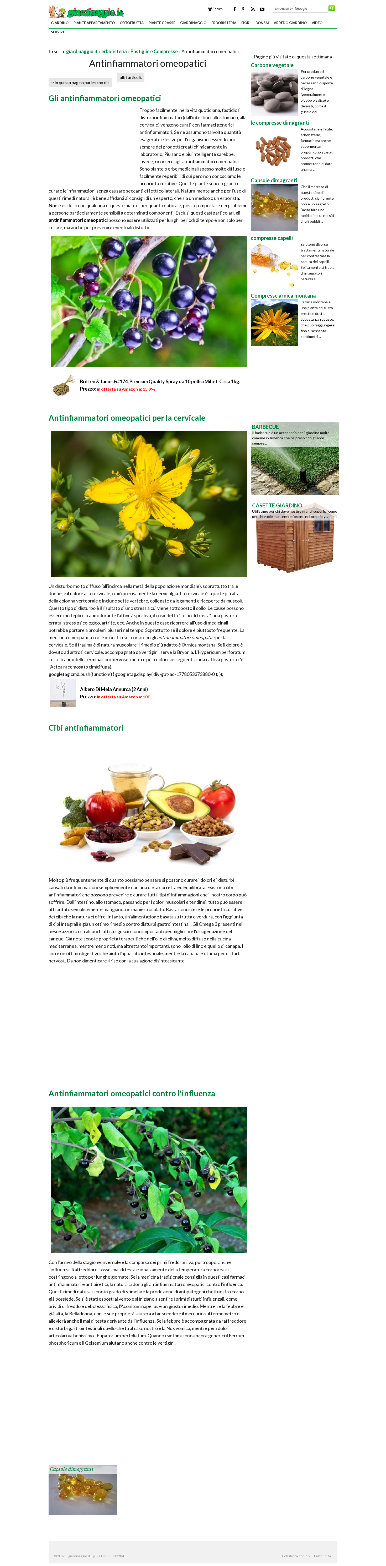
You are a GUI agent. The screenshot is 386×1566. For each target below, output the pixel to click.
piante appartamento (94, 23)
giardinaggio (193, 23)
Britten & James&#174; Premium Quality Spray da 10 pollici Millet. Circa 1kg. (160, 381)
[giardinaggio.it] (87, 12)
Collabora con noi (296, 1556)
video (317, 23)
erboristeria (223, 23)
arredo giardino (290, 23)
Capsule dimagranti (71, 1469)
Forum (217, 9)
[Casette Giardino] (295, 537)
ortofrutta (132, 23)
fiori (246, 23)
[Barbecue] (295, 458)
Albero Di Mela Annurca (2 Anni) (114, 689)
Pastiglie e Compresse (154, 51)
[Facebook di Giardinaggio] (234, 9)
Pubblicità (322, 1556)
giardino (60, 23)
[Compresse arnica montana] (276, 322)
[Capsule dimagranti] (83, 1489)
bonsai (262, 23)
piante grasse (162, 23)
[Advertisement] (110, 45)
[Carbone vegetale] (276, 92)
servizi (57, 32)
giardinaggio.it (82, 51)
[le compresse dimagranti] (276, 149)
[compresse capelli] (276, 265)
